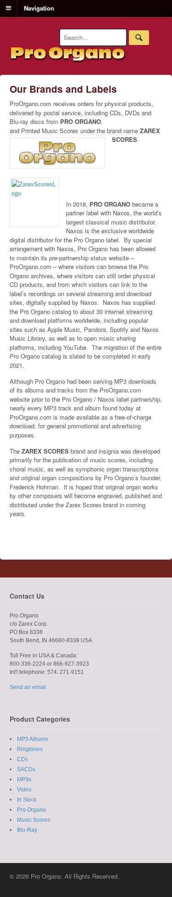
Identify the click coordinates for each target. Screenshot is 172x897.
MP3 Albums (32, 739)
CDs (22, 759)
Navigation (39, 7)
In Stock (27, 799)
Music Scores (33, 820)
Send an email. (28, 687)
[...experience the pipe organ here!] (68, 59)
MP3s (24, 779)
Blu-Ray (27, 830)
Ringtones (30, 749)
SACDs (26, 769)
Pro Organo (31, 810)
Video (24, 789)
